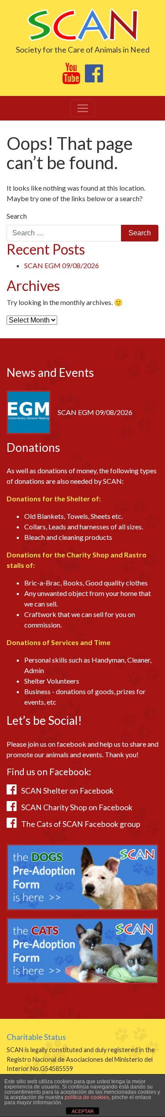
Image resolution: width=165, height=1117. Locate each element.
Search (17, 216)
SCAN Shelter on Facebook (67, 790)
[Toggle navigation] (82, 108)
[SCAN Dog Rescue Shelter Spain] (82, 24)
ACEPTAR (83, 1111)
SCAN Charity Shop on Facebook (76, 807)
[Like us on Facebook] (94, 78)
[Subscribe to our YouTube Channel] (71, 78)
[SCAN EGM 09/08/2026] (29, 411)
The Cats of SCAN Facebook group (80, 824)
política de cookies (87, 1097)
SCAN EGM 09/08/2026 (61, 265)
